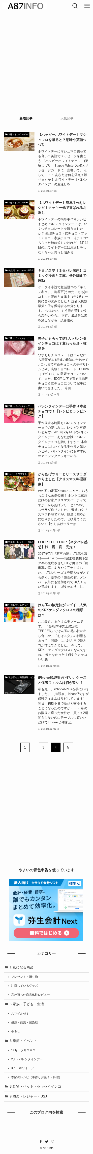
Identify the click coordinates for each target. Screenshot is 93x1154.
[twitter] (46, 1141)
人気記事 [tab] (67, 118)
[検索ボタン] (75, 6)
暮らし (15, 1031)
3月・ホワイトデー (24, 1068)
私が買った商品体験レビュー (30, 995)
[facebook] (40, 1141)
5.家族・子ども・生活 (27, 1004)
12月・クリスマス (23, 1050)
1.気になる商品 (21, 967)
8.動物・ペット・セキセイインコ (35, 1086)
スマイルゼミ (20, 1013)
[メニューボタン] (87, 6)
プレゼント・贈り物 (24, 977)
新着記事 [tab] (26, 118)
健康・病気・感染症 (24, 1022)
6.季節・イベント (23, 1041)
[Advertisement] (46, 60)
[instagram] (52, 1141)
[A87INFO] (24, 6)
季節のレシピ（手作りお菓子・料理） (36, 1077)
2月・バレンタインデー (27, 1059)
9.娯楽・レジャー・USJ (28, 1096)
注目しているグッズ (24, 985)
